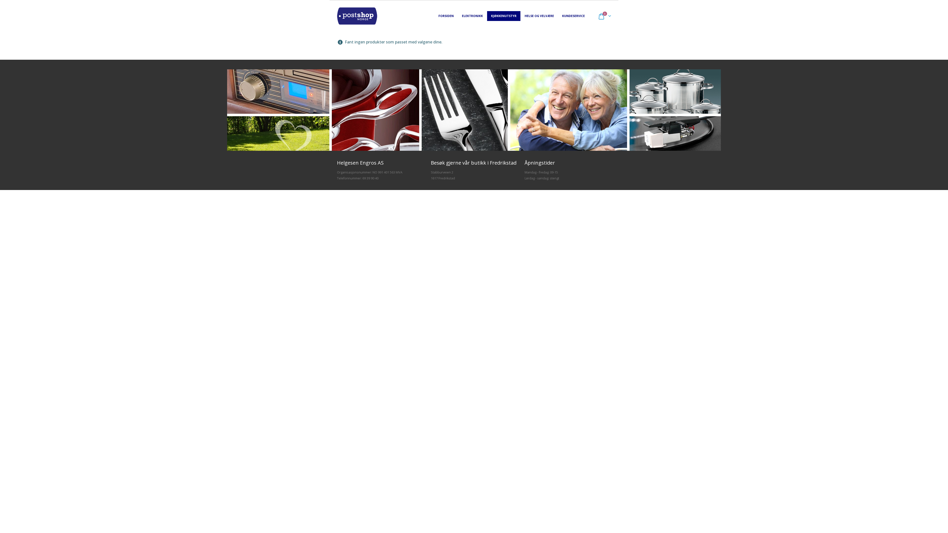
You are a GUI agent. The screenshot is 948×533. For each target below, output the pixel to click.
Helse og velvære (539, 16)
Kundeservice (573, 16)
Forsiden (446, 16)
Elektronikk (472, 16)
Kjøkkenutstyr (503, 16)
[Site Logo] (357, 16)
